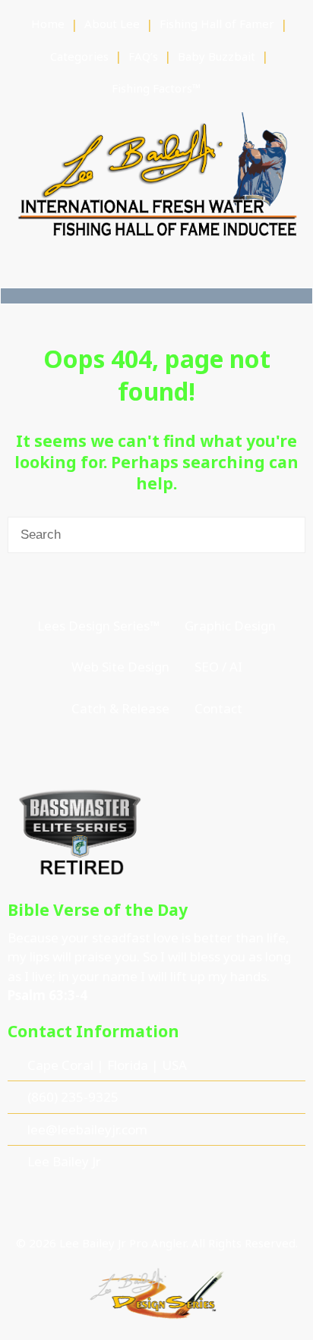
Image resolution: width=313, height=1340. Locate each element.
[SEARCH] (286, 534)
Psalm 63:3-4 (47, 995)
